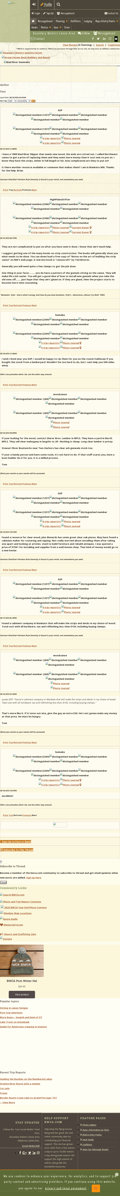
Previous (26, 305)
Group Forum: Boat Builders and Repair (27, 57)
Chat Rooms (70, 44)
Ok (96, 1188)
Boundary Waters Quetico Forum (22, 52)
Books (35, 27)
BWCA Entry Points (92, 1134)
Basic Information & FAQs (95, 1129)
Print (5, 189)
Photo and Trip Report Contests (21, 901)
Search (100, 44)
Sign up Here (33, 877)
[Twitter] (98, 38)
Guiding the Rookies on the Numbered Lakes (26, 1079)
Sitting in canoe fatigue (14, 1007)
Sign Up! (49, 13)
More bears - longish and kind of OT (21, 1017)
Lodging (88, 21)
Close (3, 882)
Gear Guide (88, 1139)
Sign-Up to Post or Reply (15, 841)
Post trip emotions (11, 1012)
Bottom (17, 189)
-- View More (7, 1102)
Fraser (4, 1093)
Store (67, 27)
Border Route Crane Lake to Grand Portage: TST (28, 1097)
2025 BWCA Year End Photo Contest (25, 907)
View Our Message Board (95, 1149)
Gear (56, 27)
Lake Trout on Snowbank (14, 1021)
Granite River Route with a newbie (20, 1083)
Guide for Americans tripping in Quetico (23, 1026)
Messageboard (67, 13)
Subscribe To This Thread (18, 849)
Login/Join (114, 44)
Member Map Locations (18, 913)
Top (11, 305)
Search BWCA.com (13, 894)
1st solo (5, 1088)
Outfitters (75, 21)
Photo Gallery (89, 1124)
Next (34, 189)
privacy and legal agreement (66, 1188)
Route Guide (10, 919)
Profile (48, 4)
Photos (44, 27)
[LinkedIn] (104, 38)
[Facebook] (93, 38)
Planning (60, 21)
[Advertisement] (58, 74)
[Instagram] (110, 38)
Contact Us (112, 13)
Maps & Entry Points (105, 21)
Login (37, 13)
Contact (40, 39)
